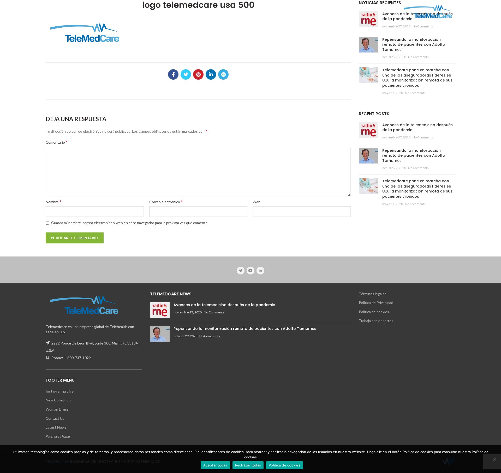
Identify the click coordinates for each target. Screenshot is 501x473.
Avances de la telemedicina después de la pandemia (417, 127)
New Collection (58, 400)
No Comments (423, 26)
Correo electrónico (166, 201)
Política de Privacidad (376, 302)
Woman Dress (57, 409)
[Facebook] (173, 74)
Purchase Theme (58, 436)
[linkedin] (211, 74)
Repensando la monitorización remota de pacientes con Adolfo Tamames (413, 44)
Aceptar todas (215, 465)
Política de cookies (374, 312)
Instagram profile (60, 391)
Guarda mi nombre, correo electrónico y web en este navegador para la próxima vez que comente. (129, 222)
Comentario (57, 141)
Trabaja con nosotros (376, 320)
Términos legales (372, 293)
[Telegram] (223, 74)
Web (256, 202)
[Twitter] (186, 74)
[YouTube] (250, 271)
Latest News (56, 427)
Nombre (53, 201)
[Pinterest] (198, 74)
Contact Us (55, 418)
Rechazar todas (248, 465)
